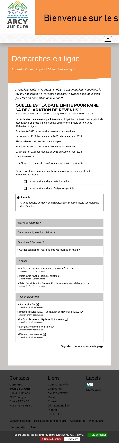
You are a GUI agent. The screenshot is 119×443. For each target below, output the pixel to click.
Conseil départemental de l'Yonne (59, 405)
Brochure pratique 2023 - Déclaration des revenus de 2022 (51, 312)
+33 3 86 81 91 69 (20, 405)
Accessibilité (77, 420)
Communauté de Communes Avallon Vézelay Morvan (58, 391)
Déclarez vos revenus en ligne (37, 327)
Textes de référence (28, 222)
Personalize (72, 439)
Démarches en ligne (61, 69)
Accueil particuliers (28, 89)
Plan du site (96, 420)
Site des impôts (29, 304)
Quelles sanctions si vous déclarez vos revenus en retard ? (49, 250)
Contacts (19, 378)
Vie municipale (35, 69)
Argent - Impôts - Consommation (63, 89)
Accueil (17, 69)
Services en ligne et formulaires (35, 232)
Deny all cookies (52, 439)
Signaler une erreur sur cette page (82, 346)
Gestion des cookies (23, 427)
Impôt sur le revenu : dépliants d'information (43, 319)
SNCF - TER (55, 413)
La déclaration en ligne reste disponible (46, 181)
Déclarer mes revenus (32, 334)
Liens (54, 378)
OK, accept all (98, 435)
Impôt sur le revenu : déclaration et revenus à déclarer (46, 268)
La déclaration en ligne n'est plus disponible (49, 188)
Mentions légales (20, 420)
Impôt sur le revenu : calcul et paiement (39, 276)
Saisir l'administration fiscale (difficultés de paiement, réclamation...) (54, 283)
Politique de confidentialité (50, 420)
